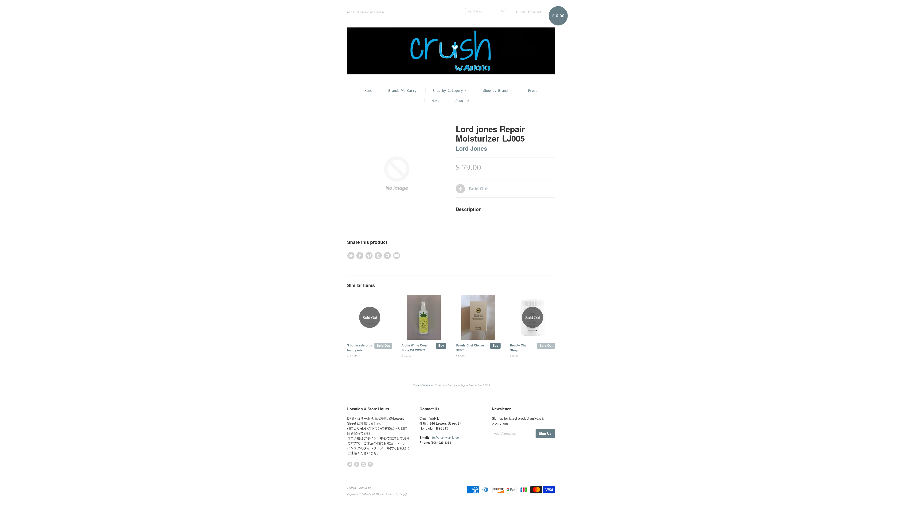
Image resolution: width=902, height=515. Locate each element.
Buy (441, 345)
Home (368, 90)
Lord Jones (471, 148)
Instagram (363, 464)
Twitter (350, 464)
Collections (427, 385)
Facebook (356, 464)
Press (532, 90)
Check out (534, 11)
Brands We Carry (402, 90)
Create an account (372, 11)
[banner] (451, 50)
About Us (462, 101)
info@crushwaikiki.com (445, 437)
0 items (520, 11)
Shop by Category (449, 90)
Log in (351, 11)
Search (351, 487)
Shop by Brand (496, 90)
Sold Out (383, 345)
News (435, 101)
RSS (370, 464)
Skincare (441, 385)
